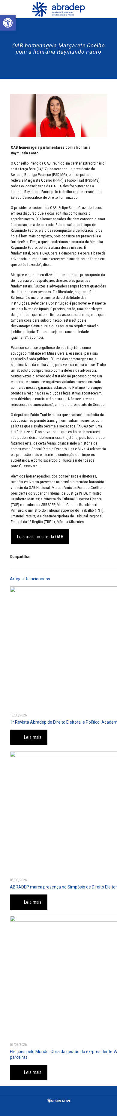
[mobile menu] (109, 9)
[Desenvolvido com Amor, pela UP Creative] (58, 1101)
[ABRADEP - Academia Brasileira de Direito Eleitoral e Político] (58, 8)
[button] (8, 23)
